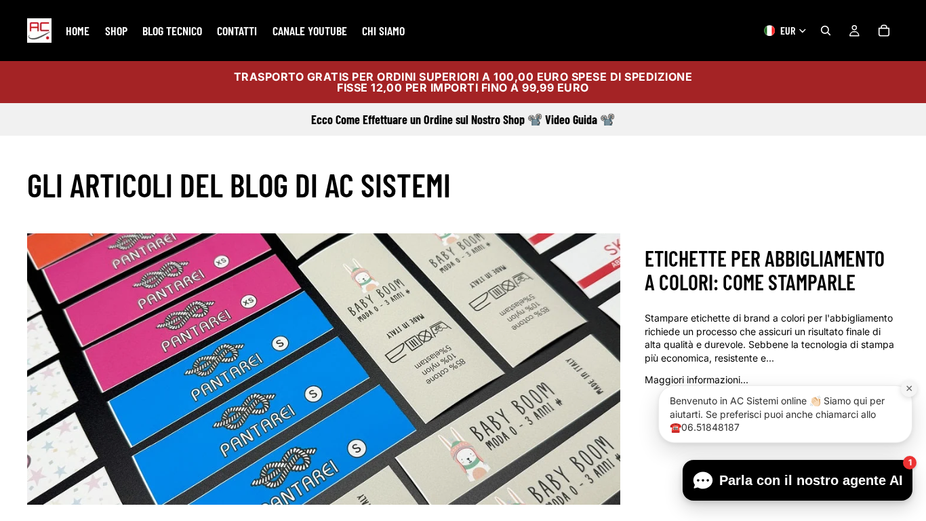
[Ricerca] (826, 30)
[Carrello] (884, 30)
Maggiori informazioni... (696, 379)
